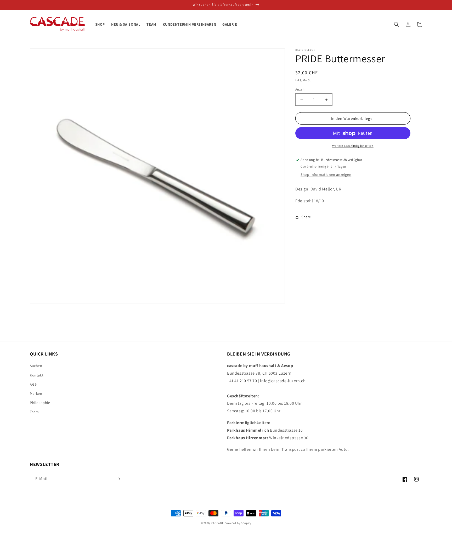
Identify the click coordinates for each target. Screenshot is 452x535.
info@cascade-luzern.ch (283, 381)
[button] (396, 24)
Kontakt (36, 375)
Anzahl (300, 89)
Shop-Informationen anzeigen (326, 174)
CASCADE (217, 523)
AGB (33, 384)
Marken (36, 393)
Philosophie (40, 402)
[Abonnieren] (118, 479)
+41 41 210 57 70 (242, 381)
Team (34, 411)
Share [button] (306, 217)
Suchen (36, 365)
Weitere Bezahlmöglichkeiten (353, 146)
